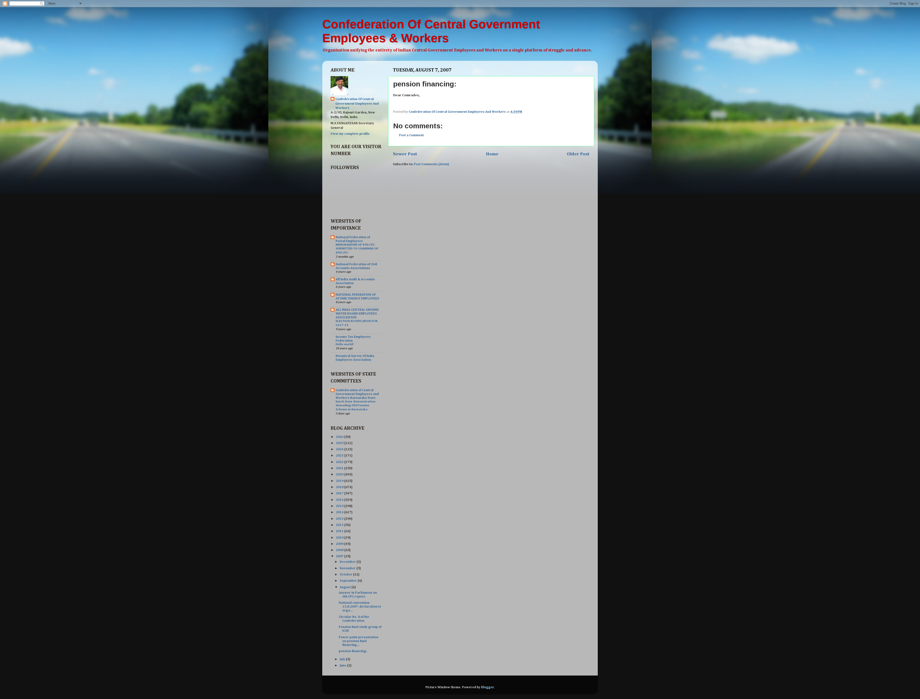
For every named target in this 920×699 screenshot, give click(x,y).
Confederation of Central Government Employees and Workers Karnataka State (357, 394)
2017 (340, 493)
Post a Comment (411, 135)
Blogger (487, 687)
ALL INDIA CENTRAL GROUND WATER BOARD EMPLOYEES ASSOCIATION (357, 313)
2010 (340, 537)
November (348, 568)
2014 (340, 512)
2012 (340, 525)
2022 (340, 462)
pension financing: (353, 651)
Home (492, 154)
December (348, 562)
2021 (340, 468)
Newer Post (405, 154)
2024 (340, 449)
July (343, 659)
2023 (340, 455)
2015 (340, 506)
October (346, 574)
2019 (340, 481)
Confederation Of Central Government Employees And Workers (357, 103)
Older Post (578, 154)
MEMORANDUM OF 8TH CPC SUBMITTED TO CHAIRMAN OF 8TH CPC (357, 248)
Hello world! (345, 344)
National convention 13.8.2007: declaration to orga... (360, 606)
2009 (340, 544)
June (343, 665)
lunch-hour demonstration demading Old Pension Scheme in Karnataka (355, 405)
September (349, 580)
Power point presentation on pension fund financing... (358, 641)
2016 (340, 500)
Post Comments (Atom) (431, 164)
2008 (340, 550)
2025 (340, 443)
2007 (340, 556)
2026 (340, 437)
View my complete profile (350, 133)
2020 (340, 474)
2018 (340, 487)
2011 (340, 531)
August (345, 587)
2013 (340, 518)
